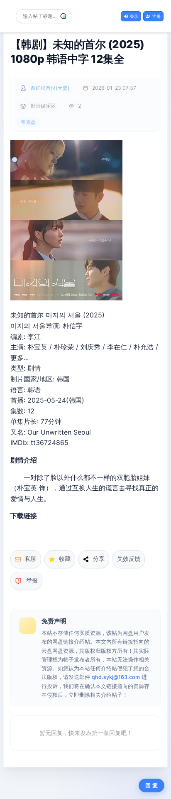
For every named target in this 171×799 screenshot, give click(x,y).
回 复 (151, 785)
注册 (156, 16)
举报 (32, 580)
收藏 (65, 559)
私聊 (31, 559)
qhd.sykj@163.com (116, 677)
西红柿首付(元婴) (50, 88)
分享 (99, 559)
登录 (134, 16)
